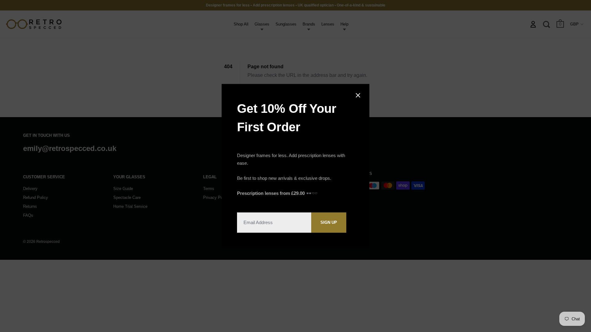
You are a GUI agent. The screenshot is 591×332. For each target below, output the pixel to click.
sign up (328, 222)
